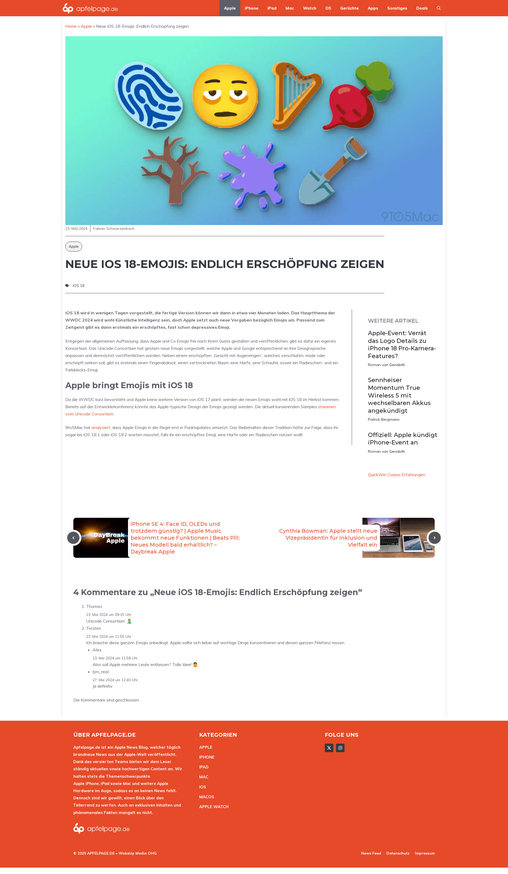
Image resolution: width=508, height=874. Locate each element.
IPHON (205, 757)
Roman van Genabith (386, 364)
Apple (230, 8)
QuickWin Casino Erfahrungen (396, 474)
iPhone (251, 8)
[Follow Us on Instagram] (340, 748)
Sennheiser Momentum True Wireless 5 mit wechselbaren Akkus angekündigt (399, 395)
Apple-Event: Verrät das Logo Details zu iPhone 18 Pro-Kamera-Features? (402, 345)
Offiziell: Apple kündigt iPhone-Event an (402, 438)
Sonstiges (397, 8)
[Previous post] (73, 538)
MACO (205, 796)
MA (202, 776)
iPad (272, 8)
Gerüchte (349, 8)
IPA (202, 766)
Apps (373, 8)
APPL (204, 747)
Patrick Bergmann (383, 419)
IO (201, 786)
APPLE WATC (212, 806)
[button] (438, 8)
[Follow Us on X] (329, 748)
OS (328, 8)
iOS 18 (78, 285)
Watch (309, 8)
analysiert (100, 427)
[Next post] (435, 538)
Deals (422, 8)
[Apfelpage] (90, 8)
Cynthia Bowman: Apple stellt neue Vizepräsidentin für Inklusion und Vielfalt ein (328, 538)
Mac (290, 8)
